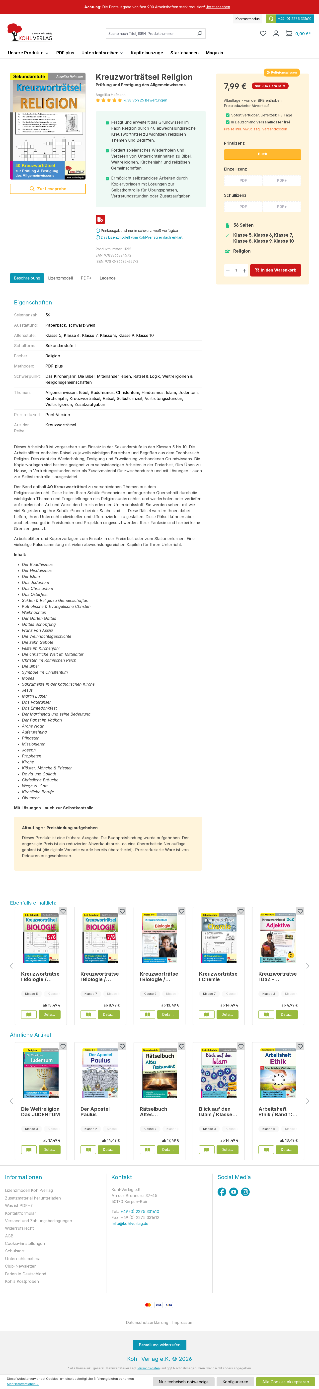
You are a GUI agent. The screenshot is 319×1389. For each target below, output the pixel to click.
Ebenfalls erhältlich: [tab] (33, 903)
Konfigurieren (235, 1381)
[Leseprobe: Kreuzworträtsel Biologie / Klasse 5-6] (29, 1014)
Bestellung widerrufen (159, 1344)
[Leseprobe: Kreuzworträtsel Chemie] (207, 1014)
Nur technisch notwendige (184, 1381)
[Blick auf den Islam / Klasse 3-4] (219, 1073)
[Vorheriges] (11, 966)
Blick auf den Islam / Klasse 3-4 (215, 1111)
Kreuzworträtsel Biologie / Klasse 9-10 (159, 976)
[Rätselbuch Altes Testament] (159, 1073)
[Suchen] (200, 33)
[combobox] (150, 33)
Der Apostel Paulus (95, 1111)
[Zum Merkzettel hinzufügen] (63, 911)
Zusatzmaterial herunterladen (33, 1198)
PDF (243, 180)
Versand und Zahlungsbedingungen (38, 1220)
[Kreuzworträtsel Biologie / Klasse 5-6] (41, 938)
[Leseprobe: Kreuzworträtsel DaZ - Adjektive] (266, 1014)
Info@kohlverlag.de (129, 1223)
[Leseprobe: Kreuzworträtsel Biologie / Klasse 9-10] (147, 1014)
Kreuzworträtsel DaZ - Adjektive (277, 976)
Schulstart (14, 1250)
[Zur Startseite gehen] (30, 32)
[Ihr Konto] (276, 33)
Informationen (23, 1177)
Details (50, 1014)
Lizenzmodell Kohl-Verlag (29, 1190)
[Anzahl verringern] (228, 270)
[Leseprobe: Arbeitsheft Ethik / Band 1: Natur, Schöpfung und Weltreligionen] (266, 1149)
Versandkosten (149, 1368)
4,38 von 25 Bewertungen (145, 100)
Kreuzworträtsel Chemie (218, 976)
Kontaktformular (20, 1213)
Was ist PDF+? (19, 1205)
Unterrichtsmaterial (23, 1258)
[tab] (27, 278)
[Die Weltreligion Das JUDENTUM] (41, 1073)
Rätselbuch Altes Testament (153, 1111)
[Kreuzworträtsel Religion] (48, 126)
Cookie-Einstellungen (25, 1243)
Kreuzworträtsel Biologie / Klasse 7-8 (99, 976)
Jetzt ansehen (218, 6)
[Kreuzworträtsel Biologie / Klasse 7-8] (100, 938)
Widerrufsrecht (19, 1228)
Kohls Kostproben (22, 1281)
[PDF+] (100, 219)
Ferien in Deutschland (25, 1273)
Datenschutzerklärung (147, 1322)
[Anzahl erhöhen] (244, 270)
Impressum (182, 1322)
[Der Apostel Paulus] (100, 1073)
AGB (9, 1235)
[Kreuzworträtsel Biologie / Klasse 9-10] (159, 938)
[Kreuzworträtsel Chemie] (219, 938)
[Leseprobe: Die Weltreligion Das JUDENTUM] (29, 1149)
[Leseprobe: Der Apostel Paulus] (88, 1149)
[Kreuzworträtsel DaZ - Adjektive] (278, 938)
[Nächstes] (308, 966)
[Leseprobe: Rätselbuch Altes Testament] (147, 1149)
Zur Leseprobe (51, 188)
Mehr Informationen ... (23, 1384)
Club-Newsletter (20, 1266)
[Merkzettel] (263, 33)
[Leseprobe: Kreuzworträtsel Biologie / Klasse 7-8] (88, 1014)
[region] (159, 7)
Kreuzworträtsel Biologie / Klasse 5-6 (40, 976)
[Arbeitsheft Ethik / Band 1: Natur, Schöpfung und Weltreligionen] (278, 1073)
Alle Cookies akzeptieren (285, 1381)
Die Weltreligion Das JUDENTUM (40, 1111)
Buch (262, 154)
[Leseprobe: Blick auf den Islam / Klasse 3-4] (207, 1149)
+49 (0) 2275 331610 (139, 1211)
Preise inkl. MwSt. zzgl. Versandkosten (255, 129)
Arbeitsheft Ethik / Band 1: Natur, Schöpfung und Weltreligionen (277, 1111)
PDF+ (282, 180)
